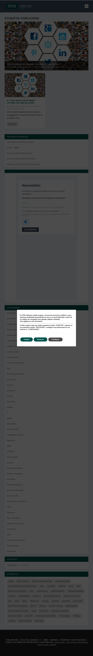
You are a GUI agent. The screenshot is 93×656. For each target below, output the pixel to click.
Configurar (55, 339)
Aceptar (26, 339)
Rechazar (40, 339)
